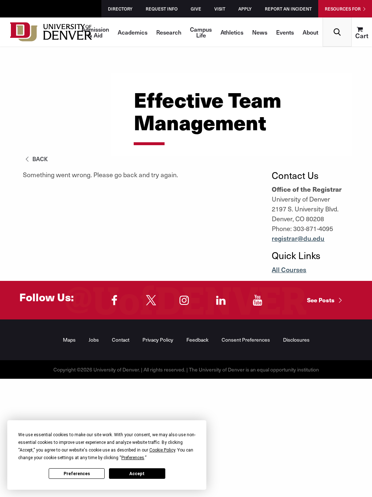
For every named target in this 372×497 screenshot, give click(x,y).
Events (285, 32)
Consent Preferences (246, 339)
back (39, 159)
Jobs (94, 339)
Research (168, 32)
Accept (137, 473)
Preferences (77, 473)
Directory (120, 9)
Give (196, 9)
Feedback (197, 339)
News (259, 32)
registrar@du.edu (298, 238)
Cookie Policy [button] (162, 450)
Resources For (343, 9)
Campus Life (201, 32)
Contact (120, 339)
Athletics (232, 32)
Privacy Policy (157, 339)
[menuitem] (362, 32)
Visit (219, 9)
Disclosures (296, 339)
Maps (69, 339)
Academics (132, 32)
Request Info (162, 9)
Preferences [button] (132, 457)
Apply (245, 9)
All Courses (289, 269)
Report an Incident (288, 9)
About (310, 32)
